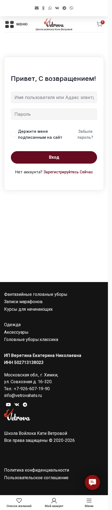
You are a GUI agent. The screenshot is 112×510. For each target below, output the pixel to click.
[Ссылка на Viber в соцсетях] (71, 8)
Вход (54, 157)
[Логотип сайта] (54, 24)
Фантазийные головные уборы (35, 294)
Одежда (12, 324)
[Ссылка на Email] (36, 8)
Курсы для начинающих (28, 309)
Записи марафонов (23, 301)
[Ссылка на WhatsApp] (50, 8)
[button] (92, 482)
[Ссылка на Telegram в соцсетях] (64, 8)
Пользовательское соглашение (36, 477)
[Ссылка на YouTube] (8, 404)
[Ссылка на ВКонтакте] (57, 8)
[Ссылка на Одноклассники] (43, 8)
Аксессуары (16, 332)
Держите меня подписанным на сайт (40, 134)
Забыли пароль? (85, 134)
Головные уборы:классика (31, 339)
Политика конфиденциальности (36, 470)
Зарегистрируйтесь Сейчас (68, 172)
